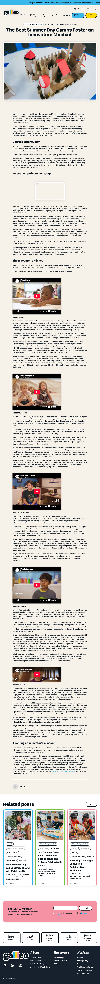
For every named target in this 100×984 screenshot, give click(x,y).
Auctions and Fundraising (40, 967)
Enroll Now (90, 15)
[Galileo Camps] (11, 12)
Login (95, 9)
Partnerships (59, 958)
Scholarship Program (38, 964)
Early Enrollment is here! (18, 3)
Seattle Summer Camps (68, 938)
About (89, 9)
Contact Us (82, 9)
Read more (10, 883)
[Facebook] (4, 965)
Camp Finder (76, 15)
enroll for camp (57, 771)
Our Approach (46, 15)
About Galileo (35, 958)
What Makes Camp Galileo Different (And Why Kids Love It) (18, 868)
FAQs (56, 964)
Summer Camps (22, 15)
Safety (80, 958)
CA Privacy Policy (83, 973)
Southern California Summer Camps (87, 937)
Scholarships (66, 15)
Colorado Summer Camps (30, 938)
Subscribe (85, 908)
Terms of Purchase (84, 970)
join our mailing (70, 771)
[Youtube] (20, 965)
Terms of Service (83, 964)
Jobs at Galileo (54, 15)
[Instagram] (12, 965)
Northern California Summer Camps (49, 937)
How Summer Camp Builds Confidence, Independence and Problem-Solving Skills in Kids (50, 859)
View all (91, 804)
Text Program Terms (85, 967)
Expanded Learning (33, 15)
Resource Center (60, 961)
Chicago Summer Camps (11, 938)
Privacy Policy (82, 961)
